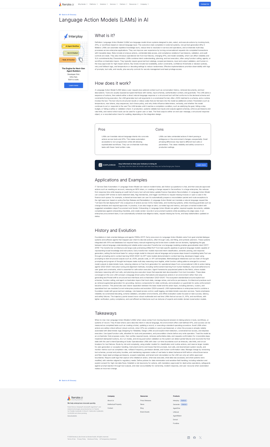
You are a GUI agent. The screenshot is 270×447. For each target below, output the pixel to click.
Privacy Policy (81, 439)
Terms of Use (72, 439)
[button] (82, 4)
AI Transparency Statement (108, 439)
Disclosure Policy (92, 439)
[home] (66, 4)
